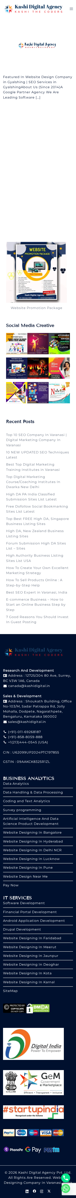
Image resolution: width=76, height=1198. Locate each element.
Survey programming (22, 810)
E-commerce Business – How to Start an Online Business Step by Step (36, 605)
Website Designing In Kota (27, 973)
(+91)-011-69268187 (24, 732)
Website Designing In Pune (28, 868)
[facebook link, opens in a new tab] (34, 1191)
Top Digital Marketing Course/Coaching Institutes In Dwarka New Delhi (33, 482)
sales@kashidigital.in (27, 722)
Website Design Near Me (25, 876)
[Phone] (65, 1177)
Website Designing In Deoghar (31, 964)
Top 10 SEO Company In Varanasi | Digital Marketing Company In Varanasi (36, 440)
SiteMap (10, 991)
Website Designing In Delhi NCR (32, 850)
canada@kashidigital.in (28, 686)
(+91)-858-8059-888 (25, 737)
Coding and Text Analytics (26, 801)
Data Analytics (16, 784)
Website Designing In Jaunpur (30, 956)
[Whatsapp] (65, 1188)
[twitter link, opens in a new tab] (49, 1191)
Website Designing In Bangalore (32, 832)
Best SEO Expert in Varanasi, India (36, 592)
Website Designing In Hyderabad (33, 841)
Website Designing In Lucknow (31, 859)
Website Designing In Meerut (30, 947)
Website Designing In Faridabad (32, 938)
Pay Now (11, 885)
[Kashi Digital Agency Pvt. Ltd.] (33, 9)
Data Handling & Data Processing (33, 792)
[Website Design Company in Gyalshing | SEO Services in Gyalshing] (38, 46)
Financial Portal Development (30, 912)
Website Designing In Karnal (29, 982)
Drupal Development (22, 929)
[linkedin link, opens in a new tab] (27, 1191)
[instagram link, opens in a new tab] (41, 1191)
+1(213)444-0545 (22, 742)
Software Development (24, 903)
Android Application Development (34, 921)
